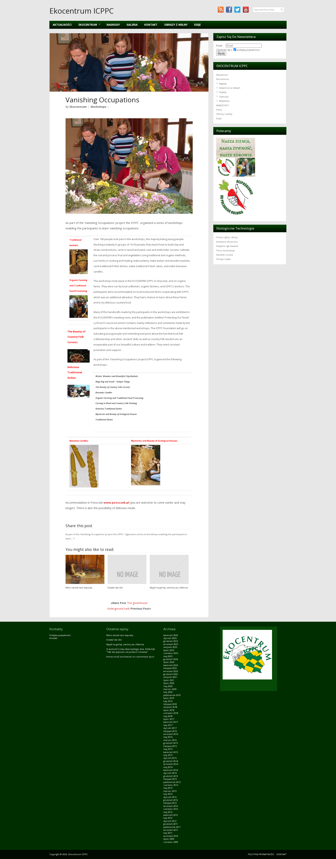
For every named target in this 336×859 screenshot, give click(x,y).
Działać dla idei (115, 587)
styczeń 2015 (170, 757)
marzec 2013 (170, 791)
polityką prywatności (248, 50)
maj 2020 (167, 686)
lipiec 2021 (168, 680)
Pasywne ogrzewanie (227, 246)
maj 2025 (167, 656)
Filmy (219, 109)
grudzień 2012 (170, 800)
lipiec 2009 (168, 838)
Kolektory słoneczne (227, 241)
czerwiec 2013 (170, 785)
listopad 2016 (170, 731)
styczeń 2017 (170, 728)
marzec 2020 (170, 689)
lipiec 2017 (168, 719)
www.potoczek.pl (116, 502)
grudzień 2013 (170, 776)
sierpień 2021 (170, 677)
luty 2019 (167, 701)
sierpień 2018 (170, 707)
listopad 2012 (170, 802)
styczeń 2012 (170, 821)
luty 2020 (167, 692)
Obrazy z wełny (175, 24)
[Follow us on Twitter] (237, 9)
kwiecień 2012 (170, 814)
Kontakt (150, 24)
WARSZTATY (222, 105)
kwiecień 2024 (170, 665)
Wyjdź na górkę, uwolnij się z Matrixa (169, 587)
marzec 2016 (170, 740)
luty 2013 (167, 793)
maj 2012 (167, 812)
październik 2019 (172, 695)
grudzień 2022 (170, 674)
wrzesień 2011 (170, 829)
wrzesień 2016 (170, 734)
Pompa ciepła (223, 259)
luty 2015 (167, 755)
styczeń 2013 (170, 797)
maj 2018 (167, 716)
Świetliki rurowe (224, 254)
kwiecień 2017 (170, 722)
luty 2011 (167, 832)
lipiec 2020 (168, 683)
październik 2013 (172, 782)
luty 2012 (167, 817)
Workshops (98, 107)
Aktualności (62, 24)
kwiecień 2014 (170, 770)
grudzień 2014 (170, 761)
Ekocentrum (78, 107)
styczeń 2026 (170, 638)
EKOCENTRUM (86, 24)
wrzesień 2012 (170, 806)
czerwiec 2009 (170, 842)
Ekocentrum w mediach (229, 88)
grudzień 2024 (170, 659)
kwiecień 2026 (170, 635)
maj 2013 (167, 787)
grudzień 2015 (170, 743)
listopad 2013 (170, 778)
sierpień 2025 (170, 647)
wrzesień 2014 (170, 764)
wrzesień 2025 (170, 644)
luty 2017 (167, 725)
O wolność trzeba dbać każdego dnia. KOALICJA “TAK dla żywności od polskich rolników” (130, 650)
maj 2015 (167, 749)
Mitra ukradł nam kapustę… (80, 587)
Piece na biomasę (225, 250)
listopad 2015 (170, 746)
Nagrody (113, 24)
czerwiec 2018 (170, 713)
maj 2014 (167, 767)
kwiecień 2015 (170, 752)
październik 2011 (172, 827)
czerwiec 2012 (170, 808)
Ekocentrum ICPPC (81, 11)
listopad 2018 (170, 704)
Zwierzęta (223, 96)
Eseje (197, 24)
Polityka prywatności (60, 635)
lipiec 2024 (168, 662)
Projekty (222, 92)
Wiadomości (224, 101)
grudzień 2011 (170, 823)
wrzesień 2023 (170, 671)
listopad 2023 (170, 668)
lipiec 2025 (168, 650)
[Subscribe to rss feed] (220, 9)
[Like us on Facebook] (229, 9)
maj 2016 (167, 736)
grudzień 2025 (170, 641)
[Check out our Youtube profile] (245, 9)
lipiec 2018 (168, 710)
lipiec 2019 (168, 698)
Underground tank (118, 608)
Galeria (132, 24)
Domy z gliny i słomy (227, 237)
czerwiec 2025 (170, 653)
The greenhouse (137, 603)
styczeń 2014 (170, 772)
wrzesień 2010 (170, 835)
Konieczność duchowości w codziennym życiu (130, 656)
